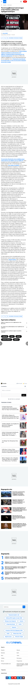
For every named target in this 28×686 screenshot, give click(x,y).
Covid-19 (5, 336)
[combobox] (14, 607)
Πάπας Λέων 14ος (17, 633)
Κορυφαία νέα (6, 489)
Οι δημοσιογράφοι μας (6, 663)
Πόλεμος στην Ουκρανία (10, 621)
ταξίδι (8, 633)
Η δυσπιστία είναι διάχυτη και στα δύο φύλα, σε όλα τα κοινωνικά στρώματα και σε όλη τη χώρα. (13, 60)
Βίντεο (2, 660)
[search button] (24, 607)
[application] (14, 22)
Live (25, 1)
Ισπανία (21, 621)
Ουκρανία (14, 627)
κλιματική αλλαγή (11, 624)
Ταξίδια (2, 658)
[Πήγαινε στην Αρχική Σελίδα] (4, 1)
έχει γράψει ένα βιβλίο (13, 165)
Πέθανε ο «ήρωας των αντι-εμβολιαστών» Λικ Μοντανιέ (11, 323)
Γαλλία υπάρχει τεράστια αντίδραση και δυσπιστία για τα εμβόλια (14, 53)
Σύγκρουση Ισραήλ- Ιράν (14, 614)
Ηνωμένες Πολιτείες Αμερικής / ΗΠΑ (14, 630)
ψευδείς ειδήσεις (7, 339)
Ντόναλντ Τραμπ (19, 636)
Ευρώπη (2, 650)
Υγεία (12, 336)
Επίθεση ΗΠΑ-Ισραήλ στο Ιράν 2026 (14, 618)
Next (2, 655)
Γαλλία (18, 336)
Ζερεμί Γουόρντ (12, 259)
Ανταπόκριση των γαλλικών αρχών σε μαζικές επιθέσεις (11, 331)
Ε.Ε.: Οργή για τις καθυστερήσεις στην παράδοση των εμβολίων (12, 327)
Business (3, 652)
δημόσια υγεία (8, 636)
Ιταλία (20, 624)
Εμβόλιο (16, 339)
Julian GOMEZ (5, 33)
